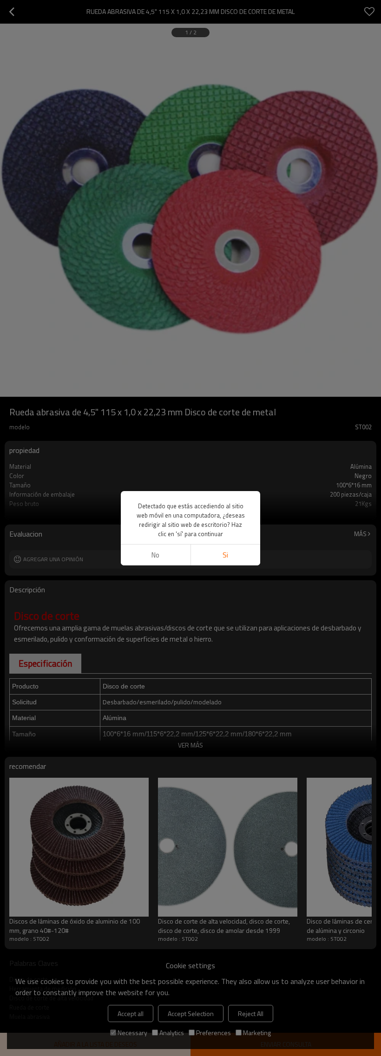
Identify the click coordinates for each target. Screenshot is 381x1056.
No (155, 555)
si (225, 555)
